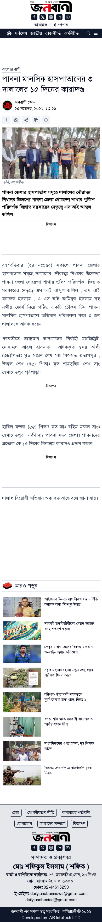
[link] (11, 69)
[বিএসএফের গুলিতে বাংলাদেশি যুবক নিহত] (22, 775)
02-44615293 (56, 887)
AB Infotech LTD (65, 917)
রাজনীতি (53, 33)
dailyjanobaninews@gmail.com (58, 893)
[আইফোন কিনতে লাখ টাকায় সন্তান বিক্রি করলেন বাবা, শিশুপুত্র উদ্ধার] (22, 607)
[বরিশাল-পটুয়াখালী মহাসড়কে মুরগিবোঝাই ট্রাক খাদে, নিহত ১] (22, 702)
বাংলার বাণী (11, 69)
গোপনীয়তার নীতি (40, 812)
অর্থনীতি (71, 33)
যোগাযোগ (24, 823)
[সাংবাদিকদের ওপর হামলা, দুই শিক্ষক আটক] (22, 751)
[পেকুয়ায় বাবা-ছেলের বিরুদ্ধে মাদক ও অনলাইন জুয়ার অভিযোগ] (22, 654)
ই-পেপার (61, 25)
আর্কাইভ (40, 25)
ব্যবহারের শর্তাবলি (76, 812)
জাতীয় (36, 33)
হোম (15, 812)
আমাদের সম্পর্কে (52, 823)
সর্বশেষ (21, 33)
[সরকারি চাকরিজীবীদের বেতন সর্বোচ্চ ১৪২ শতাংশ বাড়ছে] (22, 630)
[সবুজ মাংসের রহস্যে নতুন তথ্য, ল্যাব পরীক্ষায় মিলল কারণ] (22, 678)
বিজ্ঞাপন (79, 823)
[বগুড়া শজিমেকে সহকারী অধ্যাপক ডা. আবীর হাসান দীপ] (22, 727)
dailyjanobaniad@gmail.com (51, 900)
